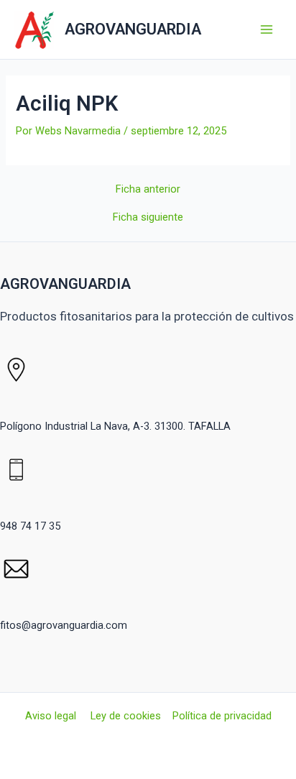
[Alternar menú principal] (266, 29)
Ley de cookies (126, 715)
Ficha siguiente (148, 217)
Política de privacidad (222, 715)
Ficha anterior (148, 189)
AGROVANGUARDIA (133, 29)
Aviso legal (52, 715)
